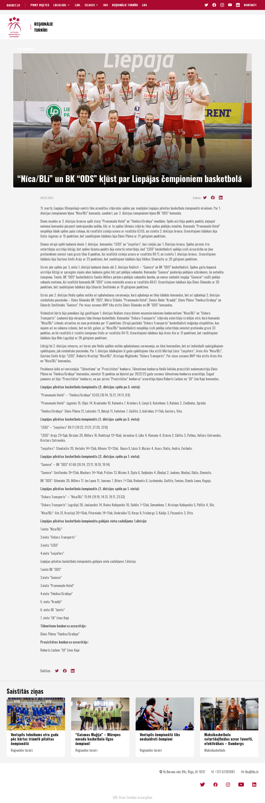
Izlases (90, 5)
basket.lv (13, 5)
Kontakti (250, 5)
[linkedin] (221, 198)
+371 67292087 (225, 771)
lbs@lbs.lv (251, 771)
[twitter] (205, 197)
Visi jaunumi (25, 48)
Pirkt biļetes (39, 5)
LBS (144, 5)
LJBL (78, 5)
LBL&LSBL (59, 5)
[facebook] (213, 198)
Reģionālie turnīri (125, 5)
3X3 (105, 5)
